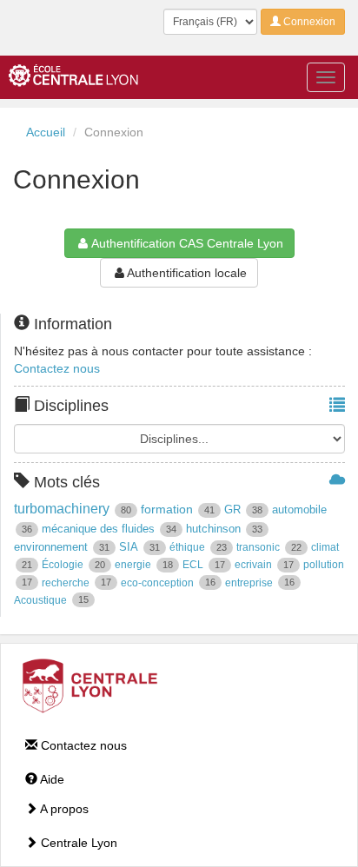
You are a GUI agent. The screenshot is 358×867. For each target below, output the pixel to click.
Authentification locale (187, 273)
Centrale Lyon (77, 843)
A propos (63, 809)
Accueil (45, 132)
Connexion (308, 22)
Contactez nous (57, 368)
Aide (50, 779)
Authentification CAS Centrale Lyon (187, 243)
